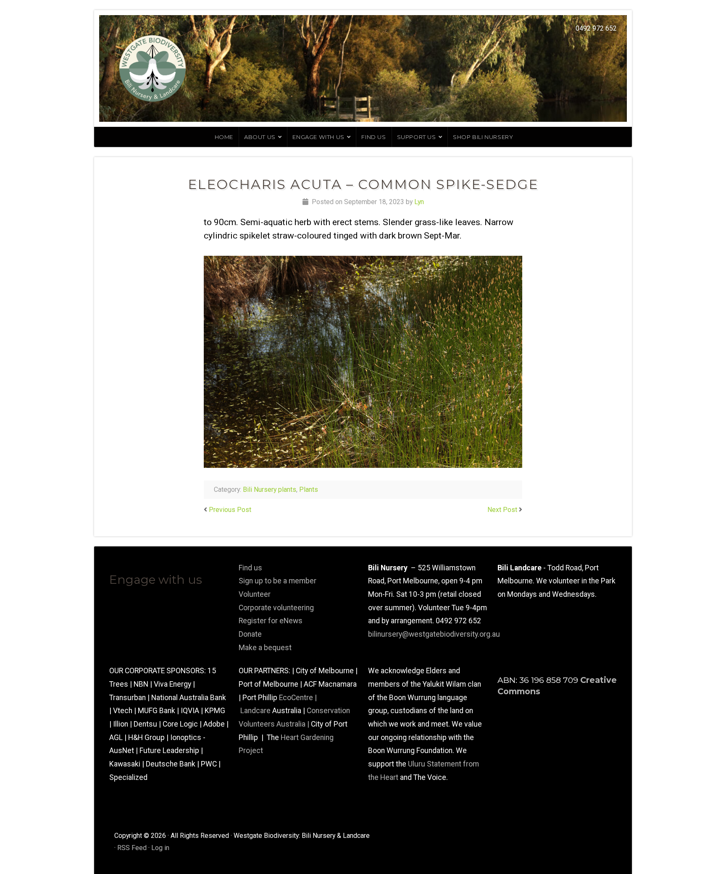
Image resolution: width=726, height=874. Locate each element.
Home (224, 137)
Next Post (502, 510)
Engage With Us (318, 137)
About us (260, 137)
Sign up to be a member (277, 581)
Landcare (256, 710)
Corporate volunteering (276, 608)
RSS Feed (132, 848)
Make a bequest (265, 647)
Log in (160, 848)
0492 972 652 (596, 28)
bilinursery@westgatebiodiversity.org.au (434, 634)
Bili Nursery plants (269, 489)
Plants (308, 489)
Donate (250, 634)
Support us (416, 137)
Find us (373, 137)
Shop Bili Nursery (483, 137)
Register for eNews (270, 621)
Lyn (419, 202)
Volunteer (255, 594)
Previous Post (230, 510)
